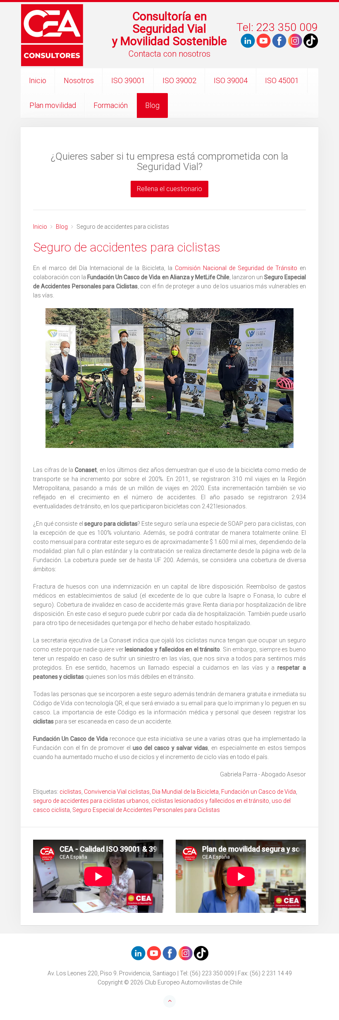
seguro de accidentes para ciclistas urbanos (91, 800)
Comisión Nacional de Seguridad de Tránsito (236, 268)
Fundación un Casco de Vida (258, 791)
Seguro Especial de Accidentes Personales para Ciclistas (146, 810)
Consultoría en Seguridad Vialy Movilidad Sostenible (169, 29)
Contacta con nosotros (169, 54)
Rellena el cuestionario (169, 189)
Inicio (37, 80)
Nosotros (79, 80)
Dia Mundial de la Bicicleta (185, 791)
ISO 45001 (282, 80)
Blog (152, 105)
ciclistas (70, 791)
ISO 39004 (231, 80)
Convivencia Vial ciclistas (117, 791)
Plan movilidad (52, 105)
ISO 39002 (179, 80)
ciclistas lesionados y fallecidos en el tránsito (210, 800)
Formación (110, 105)
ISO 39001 (128, 80)
